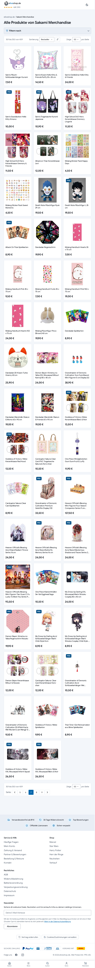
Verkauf (53, 862)
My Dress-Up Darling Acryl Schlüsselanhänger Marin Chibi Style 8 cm (46, 638)
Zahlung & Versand (13, 850)
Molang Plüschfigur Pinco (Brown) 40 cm (45, 332)
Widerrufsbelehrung (13, 879)
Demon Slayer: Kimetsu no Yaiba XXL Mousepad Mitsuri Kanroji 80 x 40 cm (47, 375)
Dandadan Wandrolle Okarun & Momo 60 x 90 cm (17, 418)
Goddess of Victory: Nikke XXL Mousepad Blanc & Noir (46, 770)
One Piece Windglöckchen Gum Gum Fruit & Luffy (76, 460)
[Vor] (47, 792)
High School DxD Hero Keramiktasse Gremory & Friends (16, 163)
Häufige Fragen (11, 842)
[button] (47, 31)
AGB (6, 874)
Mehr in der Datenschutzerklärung (57, 921)
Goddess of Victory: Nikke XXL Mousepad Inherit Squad (17, 770)
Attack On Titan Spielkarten (16, 247)
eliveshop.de (9, 17)
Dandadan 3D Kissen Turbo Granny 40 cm (16, 374)
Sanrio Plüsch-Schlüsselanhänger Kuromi (16, 76)
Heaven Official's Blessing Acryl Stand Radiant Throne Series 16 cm (16, 550)
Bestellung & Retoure (14, 858)
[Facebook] (16, 955)
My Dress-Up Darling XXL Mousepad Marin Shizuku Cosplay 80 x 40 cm (75, 594)
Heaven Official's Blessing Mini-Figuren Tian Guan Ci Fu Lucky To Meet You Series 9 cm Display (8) (17, 595)
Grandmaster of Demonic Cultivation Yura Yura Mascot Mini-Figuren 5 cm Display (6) (77, 375)
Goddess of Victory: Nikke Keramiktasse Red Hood (16, 460)
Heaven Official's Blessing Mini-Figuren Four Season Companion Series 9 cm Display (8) (75, 507)
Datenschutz (10, 891)
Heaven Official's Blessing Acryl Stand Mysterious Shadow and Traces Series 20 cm (77, 551)
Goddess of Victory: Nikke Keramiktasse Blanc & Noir (76, 418)
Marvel (52, 842)
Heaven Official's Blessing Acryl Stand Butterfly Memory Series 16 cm (46, 550)
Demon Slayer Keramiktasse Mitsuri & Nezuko (17, 681)
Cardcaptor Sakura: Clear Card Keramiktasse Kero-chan (45, 683)
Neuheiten (54, 858)
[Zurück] (14, 792)
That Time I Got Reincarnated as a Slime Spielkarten (77, 726)
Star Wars (53, 846)
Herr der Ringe (56, 854)
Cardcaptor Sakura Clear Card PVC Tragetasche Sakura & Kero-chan (45, 461)
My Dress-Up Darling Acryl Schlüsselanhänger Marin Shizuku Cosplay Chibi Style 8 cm (77, 640)
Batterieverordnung (13, 883)
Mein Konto (9, 846)
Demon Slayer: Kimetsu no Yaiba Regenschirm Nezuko (16, 637)
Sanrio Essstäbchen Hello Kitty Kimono (15, 117)
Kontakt (7, 862)
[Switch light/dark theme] (87, 5)
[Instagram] (22, 955)
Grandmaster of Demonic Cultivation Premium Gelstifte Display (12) (46, 505)
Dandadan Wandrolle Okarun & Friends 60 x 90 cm (47, 418)
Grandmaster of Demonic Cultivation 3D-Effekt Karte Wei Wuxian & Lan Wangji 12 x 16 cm (17, 728)
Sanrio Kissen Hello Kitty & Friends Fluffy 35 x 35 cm (46, 76)
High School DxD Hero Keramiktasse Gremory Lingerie (74, 119)
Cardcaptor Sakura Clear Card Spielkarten (15, 504)
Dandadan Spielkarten (74, 331)
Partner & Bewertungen (15, 854)
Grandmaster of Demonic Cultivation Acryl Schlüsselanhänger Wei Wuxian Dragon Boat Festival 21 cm (77, 685)
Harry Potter (55, 850)
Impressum (9, 895)
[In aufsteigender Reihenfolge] (57, 39)
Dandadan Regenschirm (45, 247)
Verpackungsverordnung (16, 887)
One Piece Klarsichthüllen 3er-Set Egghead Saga (46, 593)
